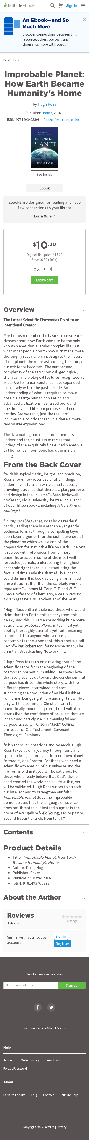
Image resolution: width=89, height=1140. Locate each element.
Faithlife (49, 1127)
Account (9, 1060)
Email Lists (53, 1060)
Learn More (43, 216)
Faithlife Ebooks (14, 1095)
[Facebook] (38, 1007)
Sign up (72, 985)
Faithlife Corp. (69, 1095)
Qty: (37, 269)
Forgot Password (15, 1068)
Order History (30, 1060)
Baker (47, 112)
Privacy (62, 1127)
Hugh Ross (47, 104)
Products (9, 60)
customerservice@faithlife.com (44, 1028)
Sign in (61, 936)
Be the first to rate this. (61, 119)
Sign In (71, 5)
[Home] (20, 5)
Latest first (14, 923)
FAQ (34, 1095)
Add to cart (44, 280)
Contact (48, 1095)
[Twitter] (51, 1007)
